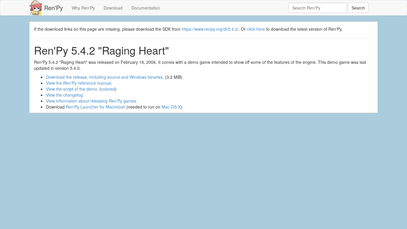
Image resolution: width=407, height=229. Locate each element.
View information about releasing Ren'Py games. (91, 101)
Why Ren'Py (83, 8)
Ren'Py (53, 7)
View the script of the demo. (72, 89)
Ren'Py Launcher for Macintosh (95, 107)
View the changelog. (65, 95)
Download (113, 8)
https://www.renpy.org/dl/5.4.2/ (210, 29)
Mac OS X (171, 107)
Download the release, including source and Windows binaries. (105, 77)
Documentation (145, 8)
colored (108, 89)
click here (256, 29)
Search (358, 8)
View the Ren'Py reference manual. (79, 83)
